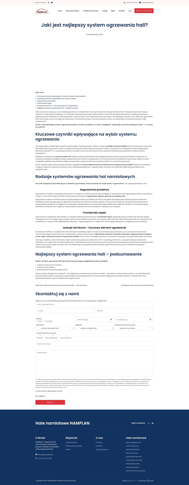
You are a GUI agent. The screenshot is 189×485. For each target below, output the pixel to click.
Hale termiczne (132, 453)
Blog (113, 10)
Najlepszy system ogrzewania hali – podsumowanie (57, 108)
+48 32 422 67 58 (131, 2)
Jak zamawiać (71, 442)
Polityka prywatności (74, 446)
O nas (60, 10)
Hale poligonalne (132, 463)
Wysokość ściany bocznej (125, 325)
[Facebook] (48, 2)
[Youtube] (52, 2)
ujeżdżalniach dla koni (67, 221)
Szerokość (40, 325)
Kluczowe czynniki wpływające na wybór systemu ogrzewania (61, 96)
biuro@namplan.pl (147, 2)
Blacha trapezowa (51, 337)
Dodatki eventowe (90, 10)
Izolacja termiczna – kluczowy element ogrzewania (57, 105)
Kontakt (122, 10)
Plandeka (40, 337)
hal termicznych (98, 244)
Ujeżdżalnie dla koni (133, 456)
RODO (68, 449)
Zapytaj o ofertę (144, 10)
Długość (78, 325)
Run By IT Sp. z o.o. (133, 480)
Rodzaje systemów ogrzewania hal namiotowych (56, 98)
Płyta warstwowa (65, 337)
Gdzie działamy (102, 449)
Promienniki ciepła (44, 103)
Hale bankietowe (132, 449)
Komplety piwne (132, 467)
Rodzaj (38, 318)
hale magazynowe (102, 156)
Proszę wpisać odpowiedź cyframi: (49, 391)
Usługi (104, 10)
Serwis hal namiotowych (135, 470)
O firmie (99, 442)
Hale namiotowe (72, 10)
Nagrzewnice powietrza (46, 101)
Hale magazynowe (133, 442)
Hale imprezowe (132, 446)
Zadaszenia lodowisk (134, 460)
